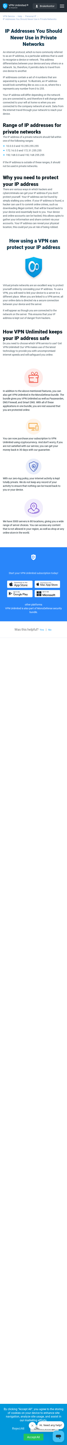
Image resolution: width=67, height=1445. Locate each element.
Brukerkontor (47, 6)
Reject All (18, 1428)
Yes (42, 629)
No (49, 629)
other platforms (33, 604)
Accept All (33, 1437)
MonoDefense (45, 608)
